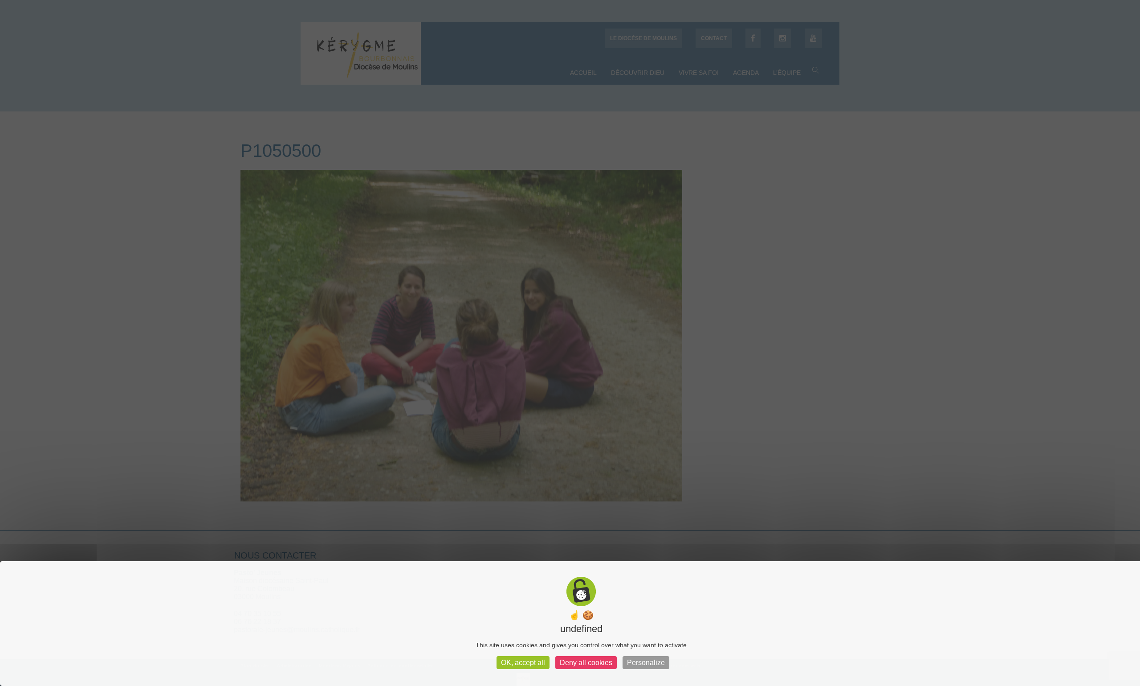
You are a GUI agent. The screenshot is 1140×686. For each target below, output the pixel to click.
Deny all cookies (586, 662)
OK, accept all (523, 662)
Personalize (646, 662)
